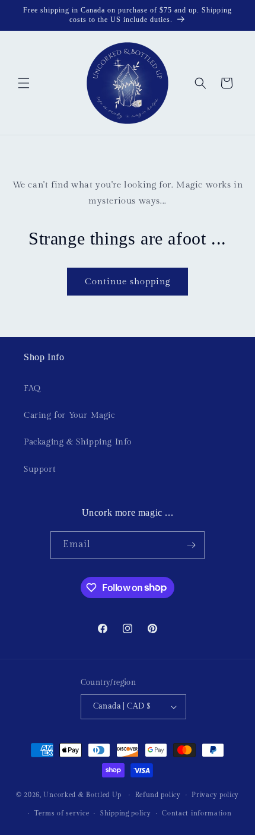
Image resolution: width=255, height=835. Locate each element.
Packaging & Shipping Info (78, 442)
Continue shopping (127, 282)
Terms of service (61, 813)
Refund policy (158, 795)
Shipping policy (125, 813)
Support (39, 469)
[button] (24, 83)
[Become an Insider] (191, 545)
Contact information (196, 813)
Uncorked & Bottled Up (82, 795)
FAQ (32, 388)
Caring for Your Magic (69, 415)
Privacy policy (215, 795)
